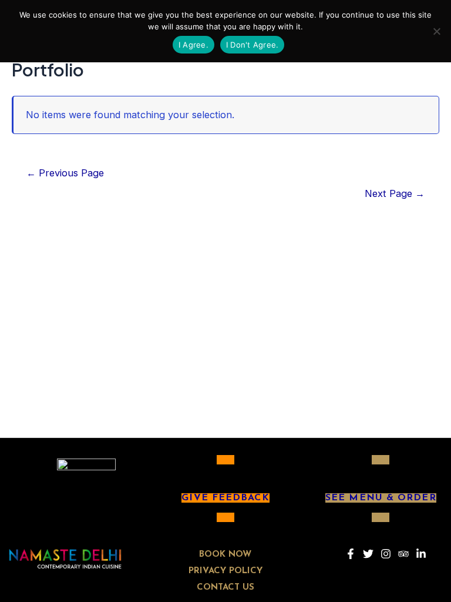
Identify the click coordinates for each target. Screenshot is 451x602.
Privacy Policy (225, 571)
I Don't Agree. (252, 44)
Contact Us (225, 587)
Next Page (395, 193)
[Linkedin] (421, 554)
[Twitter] (368, 554)
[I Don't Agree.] (436, 31)
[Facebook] (350, 554)
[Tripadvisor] (403, 554)
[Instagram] (386, 554)
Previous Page (65, 173)
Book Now (225, 554)
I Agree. (193, 44)
